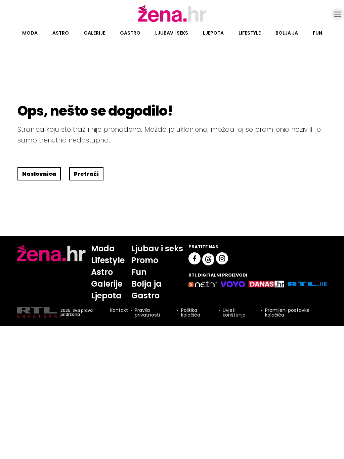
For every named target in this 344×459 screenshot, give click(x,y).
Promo (144, 260)
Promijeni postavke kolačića (287, 312)
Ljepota (213, 33)
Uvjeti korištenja (234, 312)
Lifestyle (250, 33)
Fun (317, 33)
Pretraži (86, 174)
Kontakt (119, 311)
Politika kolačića (190, 312)
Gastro (130, 33)
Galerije (94, 33)
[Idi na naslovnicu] (172, 21)
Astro (60, 33)
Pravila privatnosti (147, 312)
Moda (30, 33)
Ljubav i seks (171, 33)
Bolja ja (286, 33)
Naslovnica (39, 174)
